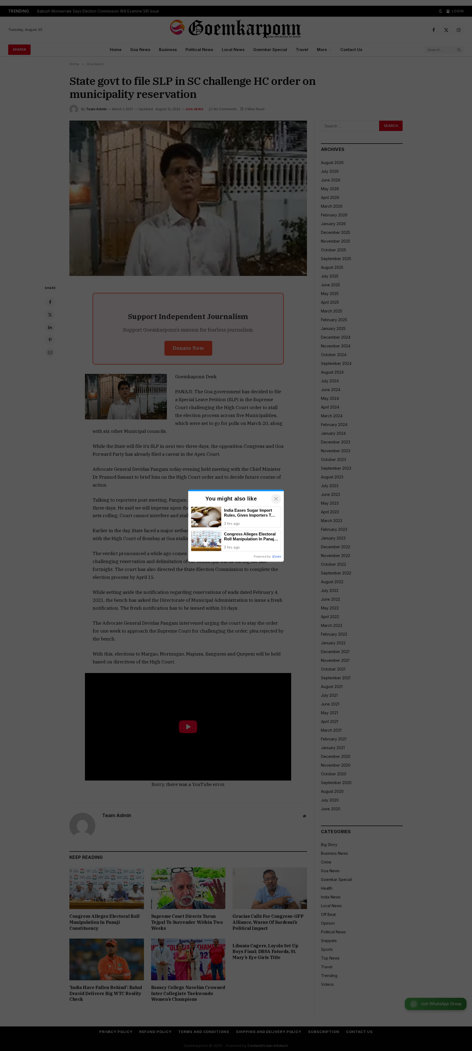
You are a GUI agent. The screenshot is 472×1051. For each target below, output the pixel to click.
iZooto (276, 556)
